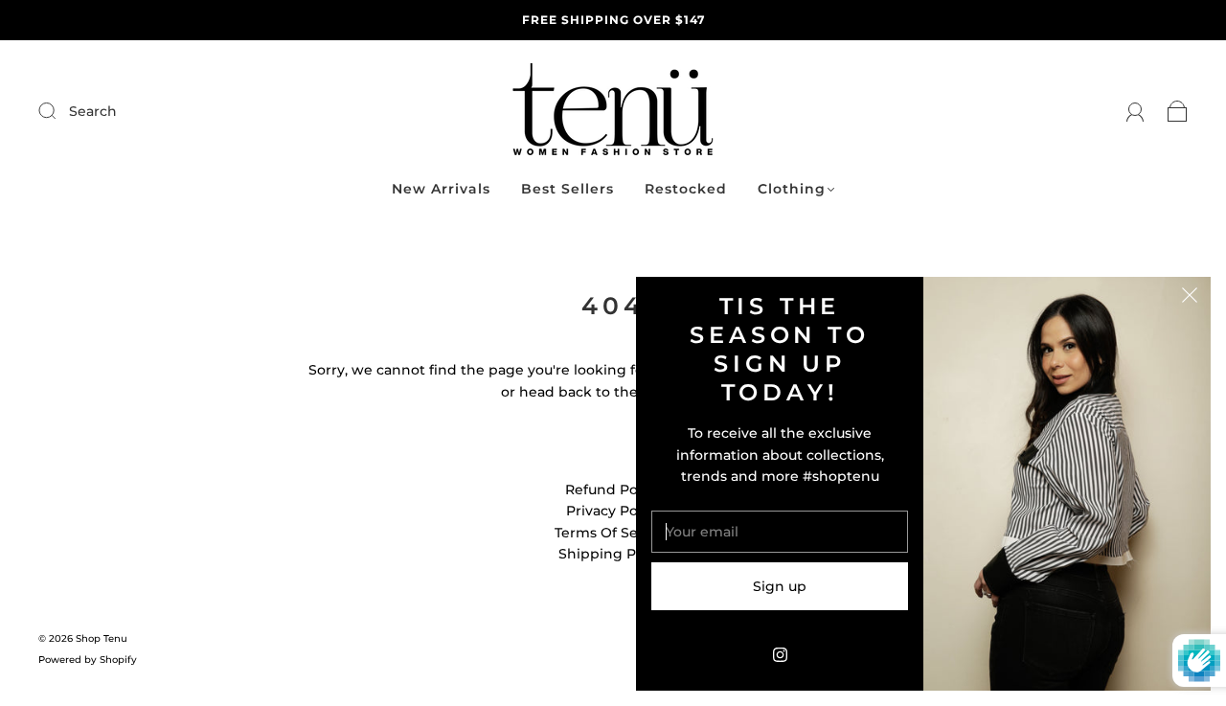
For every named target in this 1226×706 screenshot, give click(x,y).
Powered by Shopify (87, 659)
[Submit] (175, 111)
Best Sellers (567, 189)
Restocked (686, 189)
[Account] (1135, 111)
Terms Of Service (613, 532)
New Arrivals (441, 189)
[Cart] (1178, 111)
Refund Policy (613, 489)
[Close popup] (1190, 298)
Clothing (792, 189)
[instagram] (780, 654)
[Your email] (779, 532)
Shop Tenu (101, 638)
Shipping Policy (613, 553)
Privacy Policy (613, 510)
